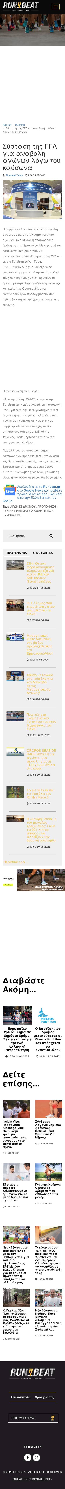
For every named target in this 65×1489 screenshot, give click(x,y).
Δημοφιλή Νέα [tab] (43, 553)
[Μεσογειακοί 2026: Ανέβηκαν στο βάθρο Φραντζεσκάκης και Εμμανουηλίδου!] (15, 636)
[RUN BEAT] (21, 6)
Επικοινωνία (21, 1397)
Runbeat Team (14, 175)
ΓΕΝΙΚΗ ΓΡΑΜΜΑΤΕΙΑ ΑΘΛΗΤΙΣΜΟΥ (28, 511)
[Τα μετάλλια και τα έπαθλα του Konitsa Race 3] (15, 792)
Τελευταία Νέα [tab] (16, 552)
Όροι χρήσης (44, 1397)
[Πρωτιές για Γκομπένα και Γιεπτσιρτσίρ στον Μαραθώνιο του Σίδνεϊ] (15, 716)
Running (20, 124)
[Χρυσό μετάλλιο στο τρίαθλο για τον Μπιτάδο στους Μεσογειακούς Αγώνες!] (15, 676)
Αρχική (7, 124)
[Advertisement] (32, 89)
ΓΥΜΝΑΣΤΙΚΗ (12, 515)
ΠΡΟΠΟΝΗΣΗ (47, 506)
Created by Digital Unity (32, 1479)
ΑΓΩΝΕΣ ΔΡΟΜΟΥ (23, 506)
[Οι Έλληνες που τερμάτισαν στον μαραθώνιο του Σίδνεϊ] (15, 605)
